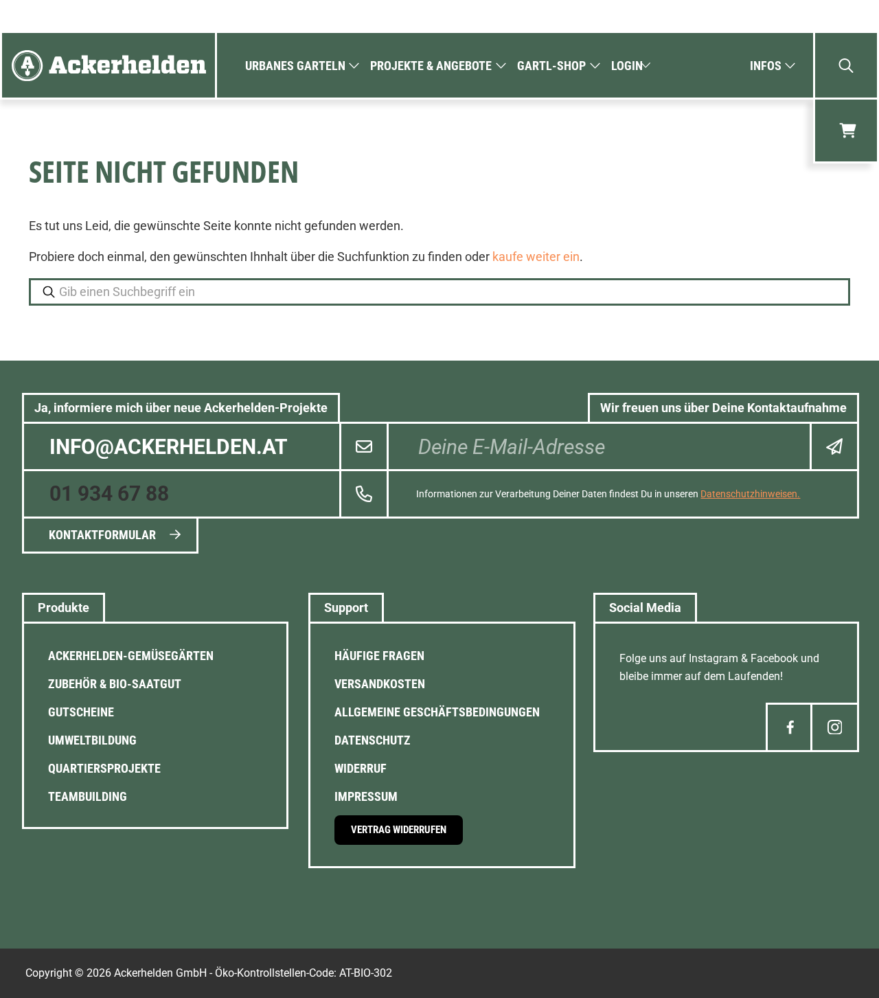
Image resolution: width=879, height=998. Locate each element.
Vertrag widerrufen (398, 830)
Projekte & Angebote (431, 65)
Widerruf (360, 768)
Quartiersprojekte (104, 768)
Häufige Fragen (379, 655)
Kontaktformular (102, 535)
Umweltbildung (92, 740)
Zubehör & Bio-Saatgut (114, 684)
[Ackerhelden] (108, 65)
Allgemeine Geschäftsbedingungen (437, 712)
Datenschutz (372, 740)
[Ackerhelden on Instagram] (834, 727)
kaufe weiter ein (536, 256)
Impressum (366, 796)
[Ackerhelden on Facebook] (790, 727)
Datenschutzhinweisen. (750, 493)
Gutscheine (81, 712)
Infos (765, 65)
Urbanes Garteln (295, 65)
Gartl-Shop (551, 65)
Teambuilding (87, 796)
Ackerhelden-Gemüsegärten (131, 655)
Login (627, 65)
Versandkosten (379, 684)
